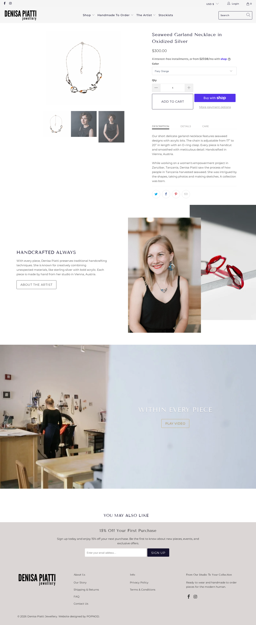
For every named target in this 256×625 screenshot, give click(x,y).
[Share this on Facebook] (166, 194)
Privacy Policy (139, 582)
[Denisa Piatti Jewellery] (20, 15)
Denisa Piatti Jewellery (42, 616)
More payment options (215, 107)
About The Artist (36, 284)
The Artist (144, 15)
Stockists (166, 15)
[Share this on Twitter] (156, 194)
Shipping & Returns (86, 589)
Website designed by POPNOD (78, 616)
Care (205, 126)
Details (185, 126)
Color (155, 63)
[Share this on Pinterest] (176, 194)
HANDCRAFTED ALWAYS (46, 252)
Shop (87, 15)
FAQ (76, 596)
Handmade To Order (114, 15)
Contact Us (81, 603)
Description (160, 126)
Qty (154, 80)
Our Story (80, 582)
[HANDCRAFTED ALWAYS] (192, 269)
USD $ (210, 4)
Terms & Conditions (142, 589)
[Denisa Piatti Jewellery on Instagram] (10, 3)
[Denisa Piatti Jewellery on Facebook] (4, 3)
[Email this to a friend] (186, 194)
